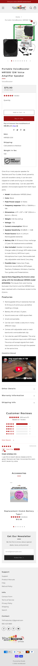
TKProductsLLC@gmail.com (12, 620)
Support (5, 576)
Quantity (7, 100)
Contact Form (7, 597)
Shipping (5, 607)
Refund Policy (7, 586)
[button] (8, 96)
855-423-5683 (7, 624)
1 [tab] (13, 526)
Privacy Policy (7, 603)
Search (4, 610)
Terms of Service (8, 600)
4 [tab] (20, 526)
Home (18, 17)
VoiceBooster (7, 81)
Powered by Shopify (19, 661)
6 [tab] (24, 526)
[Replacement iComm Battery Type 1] (19, 493)
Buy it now (19, 118)
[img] (6, 446)
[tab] (11, 60)
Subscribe (18, 557)
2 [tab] (15, 526)
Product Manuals (8, 580)
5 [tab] (22, 526)
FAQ (3, 583)
